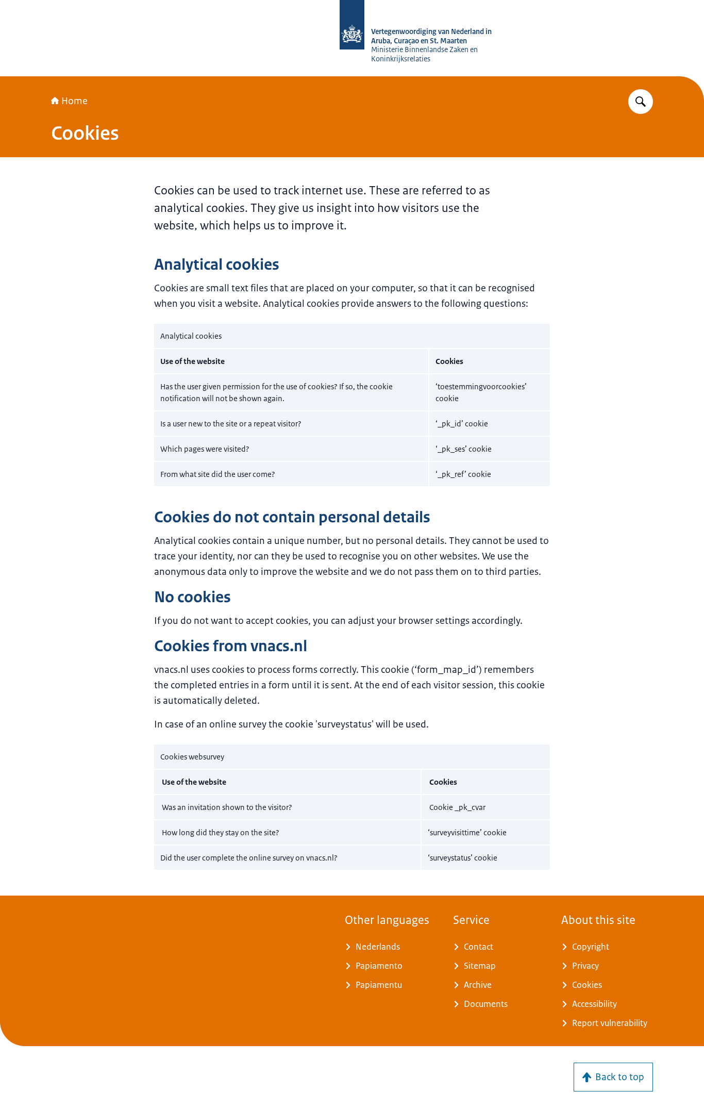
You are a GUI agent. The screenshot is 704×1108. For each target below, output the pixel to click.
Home (74, 101)
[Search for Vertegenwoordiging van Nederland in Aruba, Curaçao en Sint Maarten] (640, 101)
